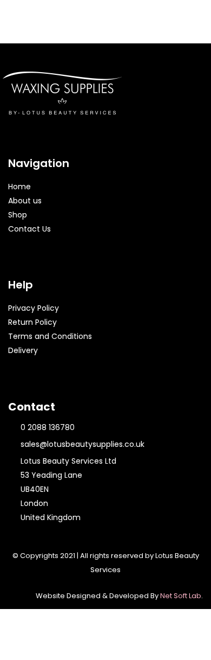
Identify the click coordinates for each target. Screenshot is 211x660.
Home (19, 186)
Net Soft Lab (180, 596)
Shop (17, 214)
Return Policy (32, 322)
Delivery (23, 350)
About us (25, 200)
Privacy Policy (33, 308)
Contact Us (29, 228)
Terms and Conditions (50, 336)
